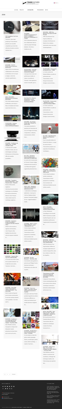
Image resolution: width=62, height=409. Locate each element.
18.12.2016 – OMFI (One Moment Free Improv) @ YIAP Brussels (49, 33)
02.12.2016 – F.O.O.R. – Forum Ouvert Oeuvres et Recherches (11, 66)
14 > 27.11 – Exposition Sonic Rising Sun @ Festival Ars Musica (49, 137)
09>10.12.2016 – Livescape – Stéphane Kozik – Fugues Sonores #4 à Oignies (30, 71)
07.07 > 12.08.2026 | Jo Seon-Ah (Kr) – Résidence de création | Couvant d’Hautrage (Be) (53, 396)
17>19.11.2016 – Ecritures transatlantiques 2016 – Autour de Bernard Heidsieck (12, 124)
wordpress (24, 407)
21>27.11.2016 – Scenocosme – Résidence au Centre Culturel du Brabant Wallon (49, 102)
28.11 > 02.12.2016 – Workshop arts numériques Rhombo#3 (11, 98)
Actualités (30, 10)
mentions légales (19, 407)
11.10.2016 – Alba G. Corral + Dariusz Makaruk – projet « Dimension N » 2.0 (30, 225)
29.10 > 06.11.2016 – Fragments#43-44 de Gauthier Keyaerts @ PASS (49, 208)
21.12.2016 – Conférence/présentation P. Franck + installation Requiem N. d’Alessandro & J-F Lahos (31, 36)
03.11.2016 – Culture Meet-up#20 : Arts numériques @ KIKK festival (49, 171)
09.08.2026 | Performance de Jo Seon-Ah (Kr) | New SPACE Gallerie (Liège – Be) (53, 392)
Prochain (13, 374)
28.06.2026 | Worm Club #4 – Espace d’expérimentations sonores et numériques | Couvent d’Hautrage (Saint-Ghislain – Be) (53, 401)
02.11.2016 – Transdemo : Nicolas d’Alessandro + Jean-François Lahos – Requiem (12, 181)
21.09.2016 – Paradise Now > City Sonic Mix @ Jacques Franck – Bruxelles (30, 332)
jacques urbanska (14, 407)
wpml (31, 407)
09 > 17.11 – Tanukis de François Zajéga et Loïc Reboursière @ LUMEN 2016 (30, 157)
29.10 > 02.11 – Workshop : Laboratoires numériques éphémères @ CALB (30, 187)
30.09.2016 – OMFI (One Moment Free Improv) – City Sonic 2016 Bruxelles (49, 241)
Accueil (16, 10)
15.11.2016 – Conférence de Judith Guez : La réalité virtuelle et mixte (11, 144)
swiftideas (28, 407)
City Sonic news (50, 383)
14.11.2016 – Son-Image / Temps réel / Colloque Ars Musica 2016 (30, 123)
